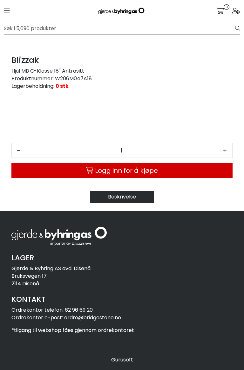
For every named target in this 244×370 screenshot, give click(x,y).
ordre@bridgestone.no (92, 317)
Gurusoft (122, 359)
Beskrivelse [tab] (122, 196)
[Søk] (237, 28)
